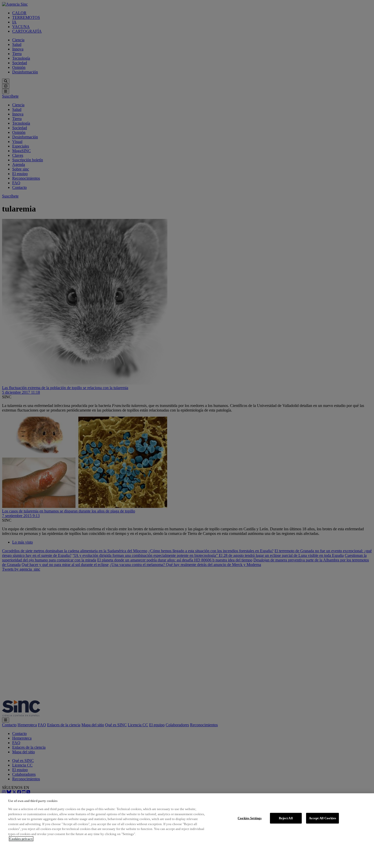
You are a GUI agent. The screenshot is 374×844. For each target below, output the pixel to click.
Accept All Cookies (322, 818)
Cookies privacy (21, 839)
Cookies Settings (250, 818)
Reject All (286, 818)
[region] (187, 818)
